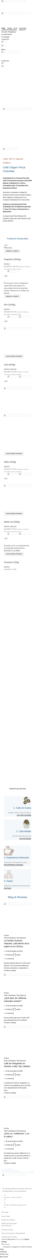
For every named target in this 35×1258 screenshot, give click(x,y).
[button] (12, 251)
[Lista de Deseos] (16, 255)
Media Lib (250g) (12, 522)
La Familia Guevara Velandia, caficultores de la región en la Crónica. (16, 943)
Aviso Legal (5, 1216)
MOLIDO (13, 369)
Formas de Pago (7, 1230)
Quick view (11, 255)
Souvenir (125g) (11, 562)
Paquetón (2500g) (12, 259)
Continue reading (10, 970)
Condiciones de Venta (9, 1237)
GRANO (7, 264)
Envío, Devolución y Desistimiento (13, 1233)
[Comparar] (6, 255)
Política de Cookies (8, 1220)
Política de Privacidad (9, 1223)
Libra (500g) (9, 364)
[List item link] (17, 1202)
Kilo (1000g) (9, 304)
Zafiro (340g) (10, 462)
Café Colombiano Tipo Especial (15, 938)
